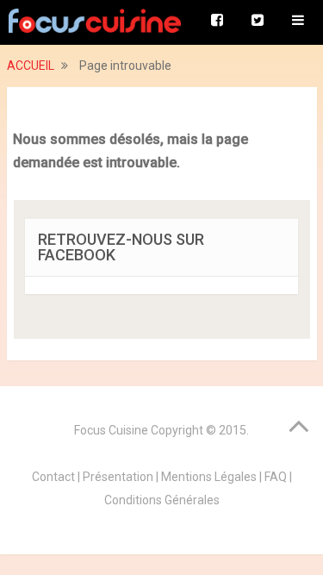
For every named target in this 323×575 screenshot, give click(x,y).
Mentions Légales (209, 477)
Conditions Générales (162, 500)
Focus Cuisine (111, 430)
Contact (53, 477)
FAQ (275, 477)
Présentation (118, 477)
